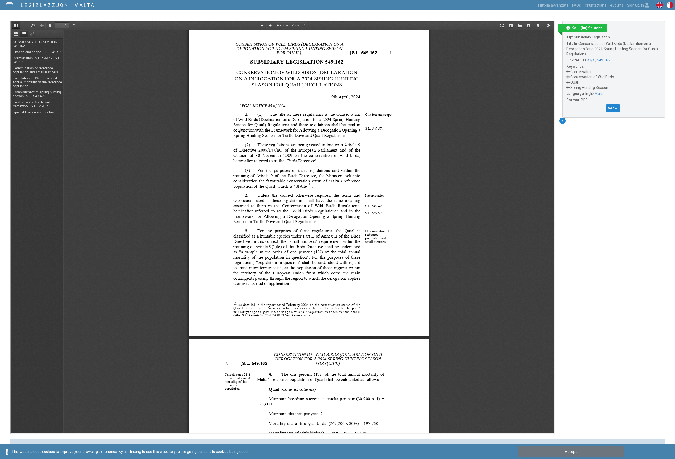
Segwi (613, 108)
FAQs (576, 5)
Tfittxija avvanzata (552, 5)
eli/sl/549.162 (598, 60)
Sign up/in (636, 5)
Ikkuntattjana (595, 5)
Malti (599, 93)
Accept (571, 452)
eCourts (616, 5)
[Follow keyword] (568, 72)
